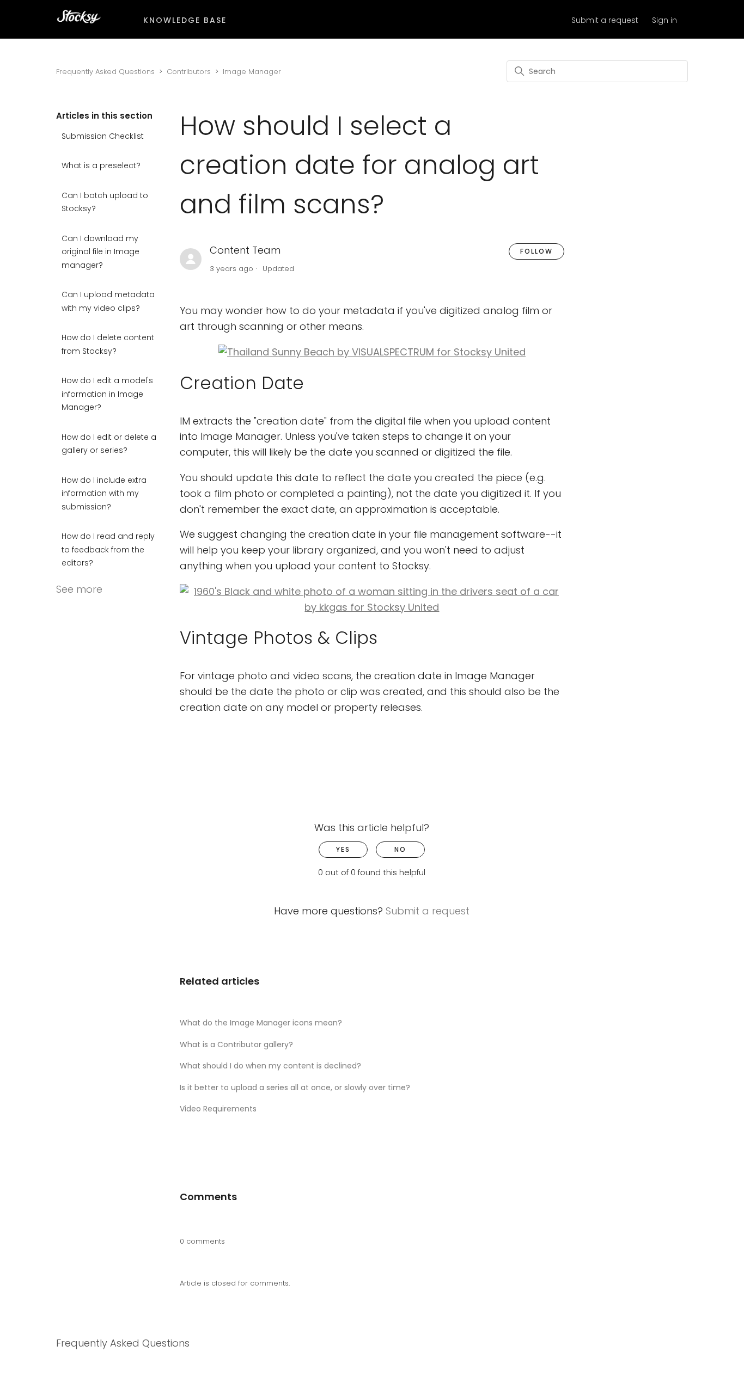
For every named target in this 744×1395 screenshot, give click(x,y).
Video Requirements (218, 1108)
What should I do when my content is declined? (270, 1065)
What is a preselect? (101, 165)
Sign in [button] (664, 20)
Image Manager (252, 71)
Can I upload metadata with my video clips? (108, 301)
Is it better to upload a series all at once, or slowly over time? (295, 1087)
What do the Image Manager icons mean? (261, 1022)
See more (79, 589)
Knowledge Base (185, 20)
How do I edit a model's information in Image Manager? (107, 394)
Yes (343, 849)
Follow (536, 251)
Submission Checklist (103, 136)
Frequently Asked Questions (105, 71)
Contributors (189, 71)
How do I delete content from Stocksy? (108, 344)
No (400, 849)
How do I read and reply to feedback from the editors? (108, 549)
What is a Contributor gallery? (236, 1044)
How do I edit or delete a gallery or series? (109, 444)
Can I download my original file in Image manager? (100, 252)
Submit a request (604, 20)
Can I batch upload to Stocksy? (105, 202)
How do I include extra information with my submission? (104, 493)
